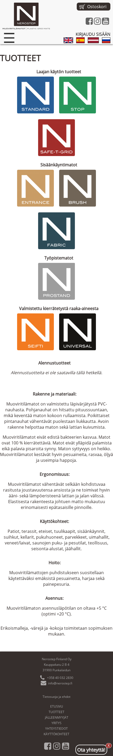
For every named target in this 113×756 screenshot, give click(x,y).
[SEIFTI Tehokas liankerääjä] (35, 331)
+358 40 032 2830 (60, 677)
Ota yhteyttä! (91, 749)
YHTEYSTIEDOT (56, 728)
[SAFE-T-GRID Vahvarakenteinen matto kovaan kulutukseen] (56, 137)
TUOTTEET (56, 712)
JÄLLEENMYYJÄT (56, 717)
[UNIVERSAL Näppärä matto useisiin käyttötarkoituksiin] (77, 331)
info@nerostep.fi (60, 683)
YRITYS (56, 723)
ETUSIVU (56, 706)
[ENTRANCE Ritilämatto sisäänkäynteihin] (35, 188)
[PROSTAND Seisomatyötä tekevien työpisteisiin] (56, 281)
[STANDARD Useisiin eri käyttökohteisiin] (35, 95)
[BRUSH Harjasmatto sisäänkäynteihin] (77, 188)
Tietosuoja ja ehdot (56, 696)
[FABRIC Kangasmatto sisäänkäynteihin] (56, 230)
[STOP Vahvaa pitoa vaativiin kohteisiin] (77, 95)
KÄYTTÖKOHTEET (56, 734)
